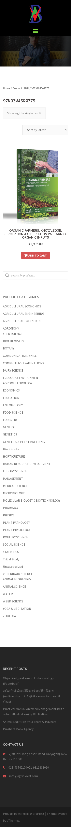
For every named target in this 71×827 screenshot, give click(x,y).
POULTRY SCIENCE (15, 537)
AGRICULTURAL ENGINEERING (23, 314)
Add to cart (37, 255)
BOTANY (8, 348)
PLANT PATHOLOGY (16, 522)
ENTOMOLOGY (13, 405)
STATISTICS (11, 552)
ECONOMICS (11, 390)
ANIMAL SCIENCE (14, 586)
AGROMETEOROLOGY (17, 383)
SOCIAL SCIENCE (14, 544)
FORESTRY (10, 420)
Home (6, 88)
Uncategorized (13, 567)
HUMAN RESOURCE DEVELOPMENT (27, 464)
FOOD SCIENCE (13, 412)
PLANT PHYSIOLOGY (16, 530)
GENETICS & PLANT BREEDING (24, 442)
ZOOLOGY (9, 616)
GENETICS (10, 434)
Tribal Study (11, 559)
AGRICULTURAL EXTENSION (22, 321)
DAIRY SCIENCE (13, 370)
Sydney (62, 814)
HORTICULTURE (14, 456)
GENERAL (9, 427)
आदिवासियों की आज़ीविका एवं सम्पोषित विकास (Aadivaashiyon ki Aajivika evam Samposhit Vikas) (31, 696)
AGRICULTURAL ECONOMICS (22, 306)
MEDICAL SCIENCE (15, 486)
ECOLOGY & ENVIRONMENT (21, 378)
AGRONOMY (11, 328)
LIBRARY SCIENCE (15, 471)
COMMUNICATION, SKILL (19, 356)
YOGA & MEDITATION (17, 609)
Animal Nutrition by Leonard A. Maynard (29, 722)
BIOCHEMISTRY (13, 341)
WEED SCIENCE (13, 601)
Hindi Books (11, 449)
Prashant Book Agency (18, 729)
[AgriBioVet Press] (35, 13)
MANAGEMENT (13, 478)
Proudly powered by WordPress (24, 814)
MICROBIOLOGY (13, 493)
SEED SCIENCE (12, 334)
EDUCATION (11, 398)
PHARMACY (10, 508)
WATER (8, 594)
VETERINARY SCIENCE (18, 574)
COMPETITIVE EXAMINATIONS (23, 363)
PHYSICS (8, 515)
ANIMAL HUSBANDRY (17, 579)
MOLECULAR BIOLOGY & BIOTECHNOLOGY (31, 500)
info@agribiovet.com (23, 776)
